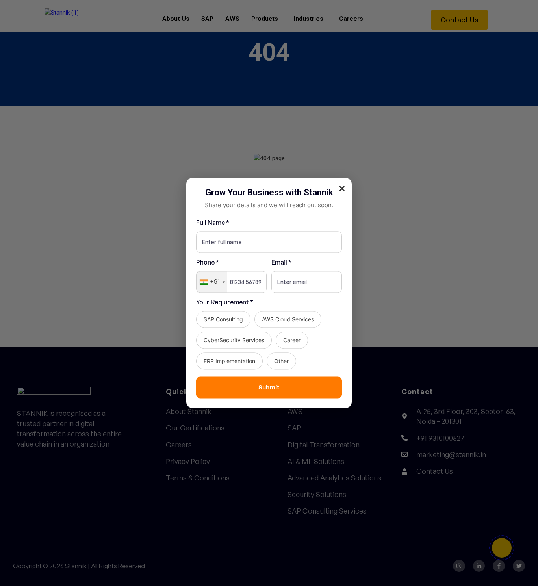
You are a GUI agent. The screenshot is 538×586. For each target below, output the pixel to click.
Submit (269, 387)
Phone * (207, 263)
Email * (281, 263)
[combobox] (212, 282)
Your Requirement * (224, 302)
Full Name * (212, 223)
